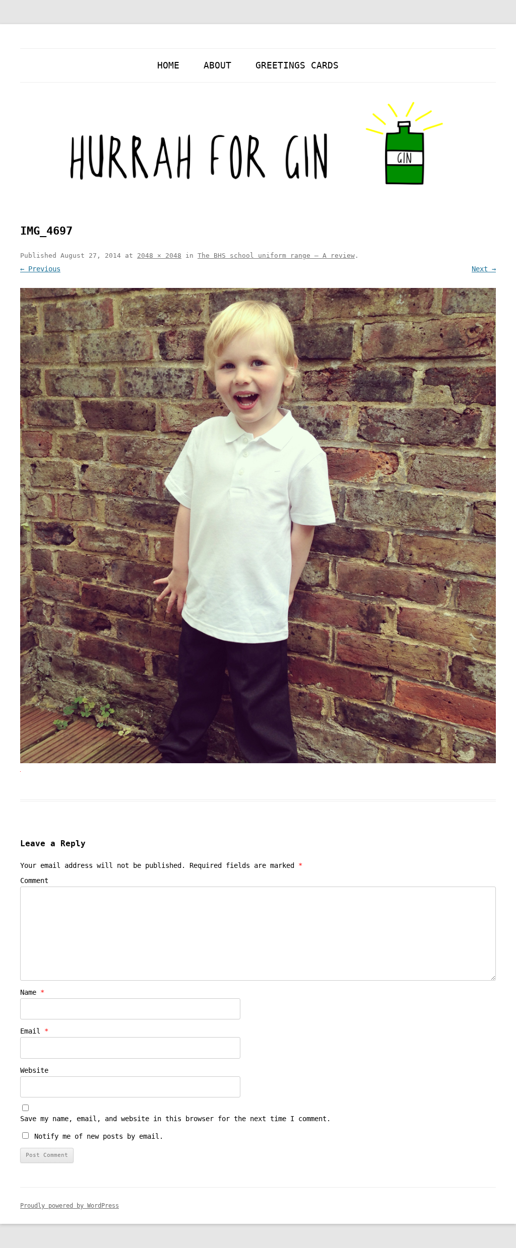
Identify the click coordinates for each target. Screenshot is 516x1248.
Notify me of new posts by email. (98, 1136)
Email (34, 1031)
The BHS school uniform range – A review (276, 255)
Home (168, 65)
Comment (34, 880)
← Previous (40, 269)
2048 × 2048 (159, 255)
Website (34, 1070)
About (217, 65)
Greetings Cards (297, 65)
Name (32, 992)
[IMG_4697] (258, 525)
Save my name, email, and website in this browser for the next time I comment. (175, 1119)
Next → (484, 269)
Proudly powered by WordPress (69, 1205)
